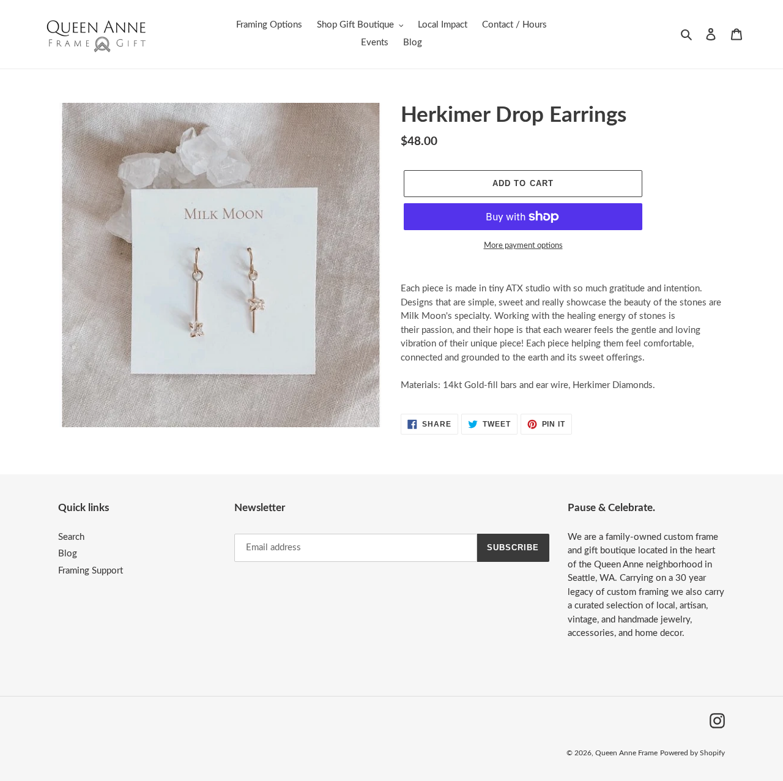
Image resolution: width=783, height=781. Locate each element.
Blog (67, 553)
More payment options (523, 246)
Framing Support (90, 570)
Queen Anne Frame (626, 753)
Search (71, 537)
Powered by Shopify (692, 753)
